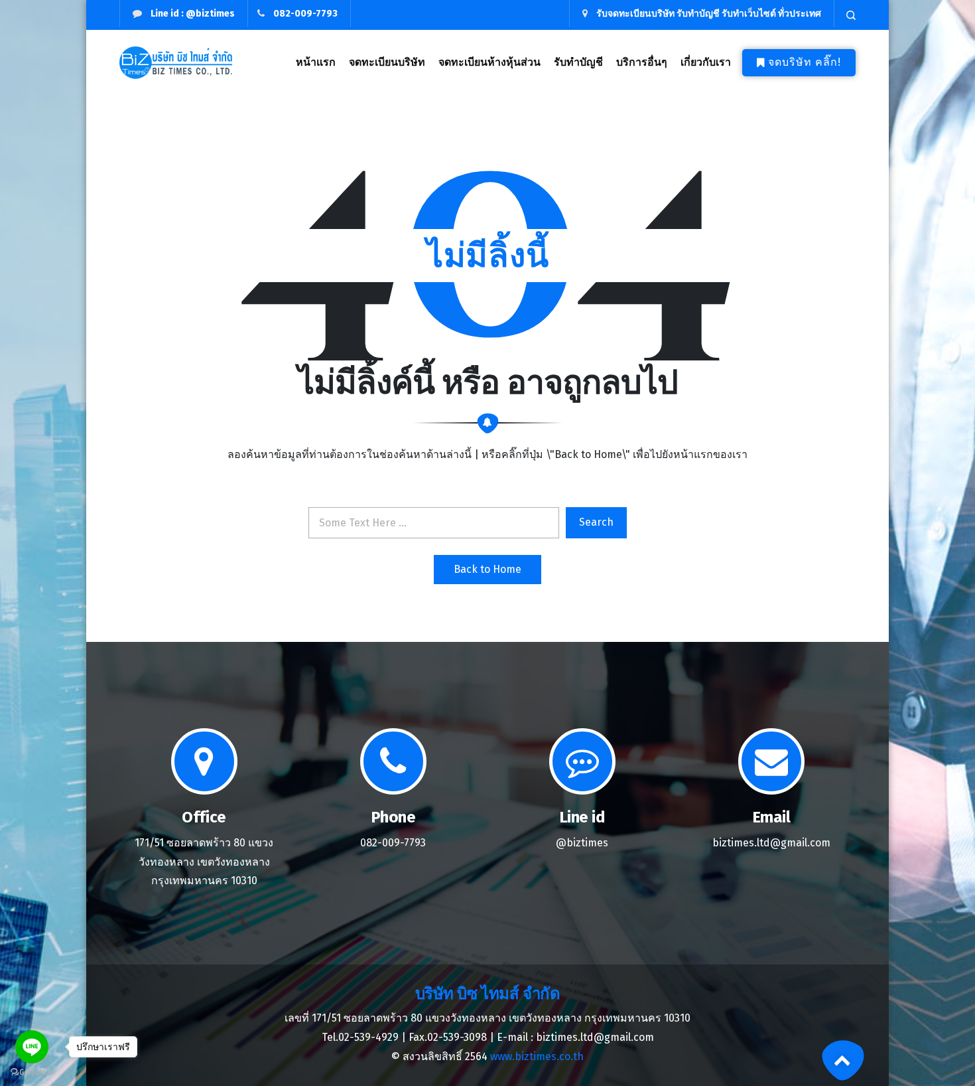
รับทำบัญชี (578, 62)
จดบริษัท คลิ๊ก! (804, 62)
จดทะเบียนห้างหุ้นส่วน (489, 62)
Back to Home (487, 569)
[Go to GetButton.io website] (32, 1072)
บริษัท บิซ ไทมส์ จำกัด (487, 993)
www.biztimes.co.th (537, 1056)
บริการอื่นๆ (641, 62)
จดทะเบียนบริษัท (387, 62)
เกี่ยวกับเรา (706, 62)
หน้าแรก (316, 62)
